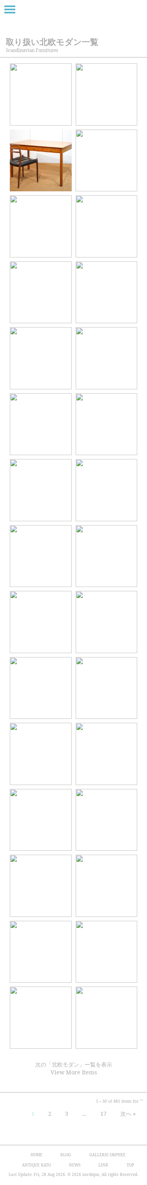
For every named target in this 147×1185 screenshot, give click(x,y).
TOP (130, 1165)
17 (103, 1113)
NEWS (74, 1165)
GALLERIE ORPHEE (107, 1154)
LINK (103, 1165)
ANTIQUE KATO (36, 1165)
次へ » (128, 1113)
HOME (36, 1154)
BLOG (65, 1154)
